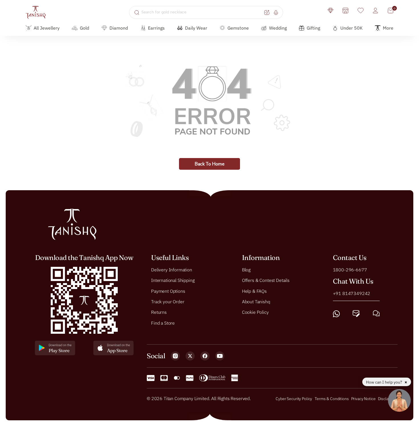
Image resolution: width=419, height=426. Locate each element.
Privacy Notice (363, 398)
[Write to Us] (356, 313)
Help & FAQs (254, 291)
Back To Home (209, 164)
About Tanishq (256, 301)
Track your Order (167, 301)
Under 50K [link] (351, 28)
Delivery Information (171, 270)
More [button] (388, 28)
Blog (246, 270)
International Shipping (172, 280)
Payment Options (168, 291)
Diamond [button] (118, 28)
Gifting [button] (313, 28)
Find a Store (163, 323)
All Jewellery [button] (47, 28)
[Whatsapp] (336, 313)
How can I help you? (384, 382)
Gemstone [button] (238, 28)
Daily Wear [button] (196, 28)
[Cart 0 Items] (390, 10)
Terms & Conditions (332, 398)
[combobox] (202, 12)
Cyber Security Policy (294, 398)
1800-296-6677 (350, 270)
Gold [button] (84, 28)
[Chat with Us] (376, 313)
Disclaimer (387, 398)
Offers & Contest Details (266, 280)
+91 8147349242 (352, 293)
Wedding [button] (278, 28)
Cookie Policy (255, 312)
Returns (159, 312)
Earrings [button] (156, 28)
